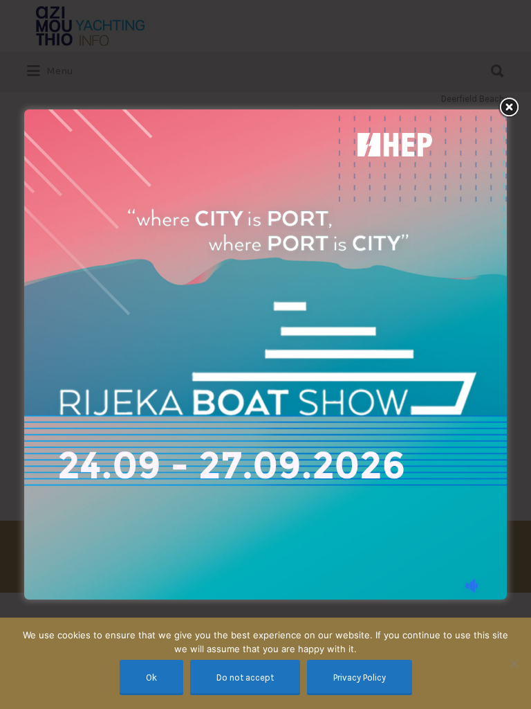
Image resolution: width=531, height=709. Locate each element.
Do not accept (245, 677)
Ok (151, 677)
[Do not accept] (514, 663)
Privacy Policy (359, 677)
